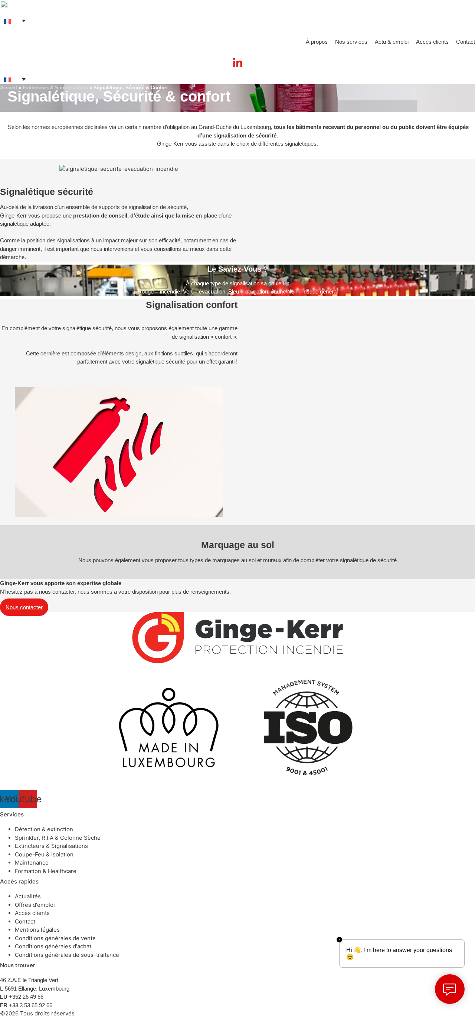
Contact (465, 42)
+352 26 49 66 (26, 997)
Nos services (351, 42)
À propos (317, 42)
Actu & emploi (392, 42)
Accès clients (432, 42)
